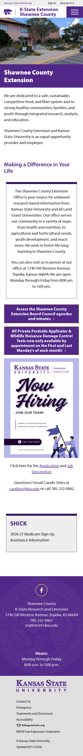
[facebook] (41, 590)
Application (49, 465)
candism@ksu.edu (24, 488)
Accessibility (24, 719)
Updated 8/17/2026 (29, 747)
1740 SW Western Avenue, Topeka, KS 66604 (41, 614)
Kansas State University (18, 3)
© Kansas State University (33, 741)
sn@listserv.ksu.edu (41, 625)
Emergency (23, 707)
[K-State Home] (8, 12)
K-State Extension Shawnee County (39, 11)
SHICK (18, 523)
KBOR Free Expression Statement (38, 731)
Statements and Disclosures (34, 713)
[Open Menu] (74, 12)
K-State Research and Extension (41, 609)
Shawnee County (41, 603)
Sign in (52, 3)
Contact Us (23, 701)
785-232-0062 (41, 620)
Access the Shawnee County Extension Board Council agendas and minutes (41, 313)
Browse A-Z (67, 3)
